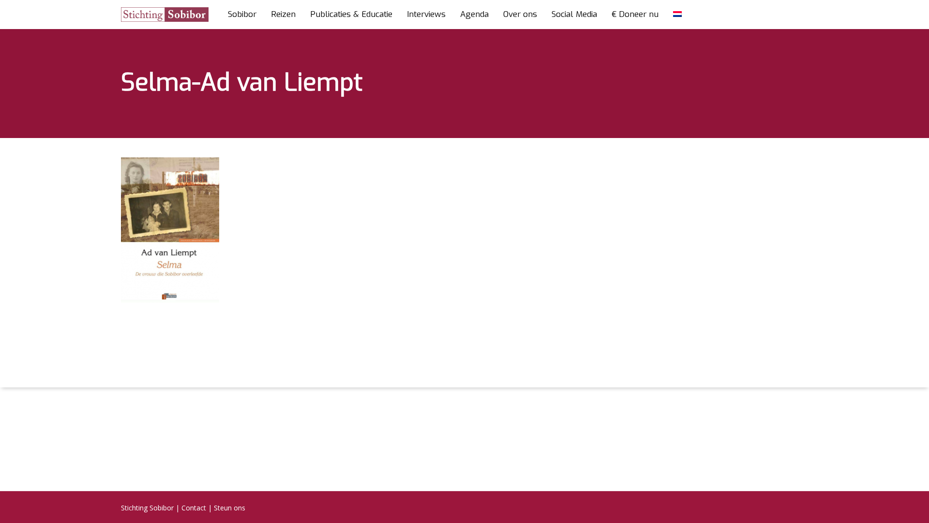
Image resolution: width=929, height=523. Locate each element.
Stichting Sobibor (147, 507)
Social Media (574, 14)
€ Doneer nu (635, 14)
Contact (193, 507)
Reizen (283, 14)
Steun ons (229, 507)
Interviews (426, 14)
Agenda (474, 14)
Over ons (520, 14)
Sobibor (242, 14)
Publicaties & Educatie (351, 14)
